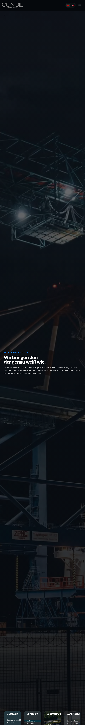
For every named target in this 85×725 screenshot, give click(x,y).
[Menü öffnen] (79, 5)
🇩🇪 (68, 5)
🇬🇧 (73, 5)
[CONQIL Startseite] (12, 5)
